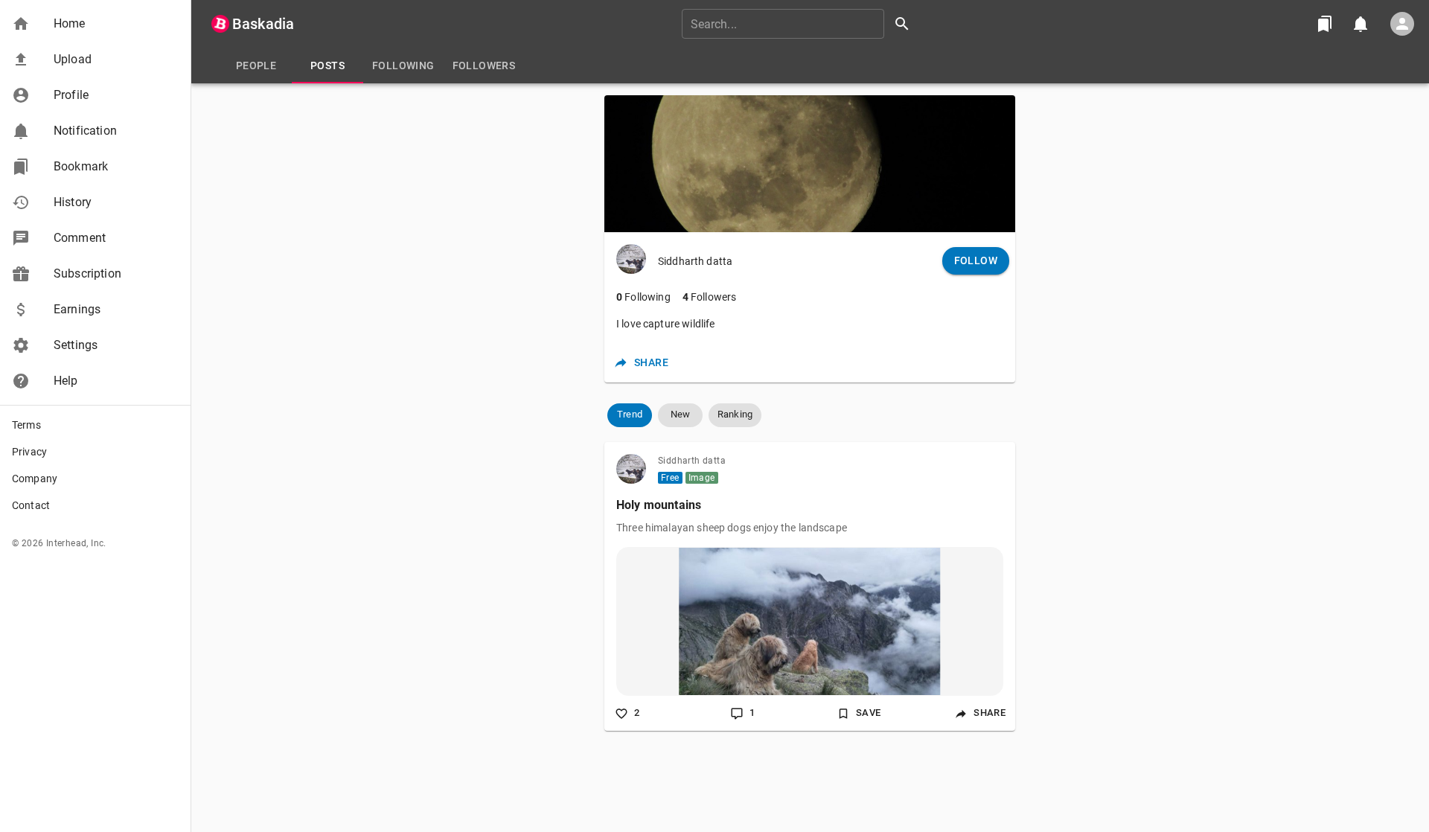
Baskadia (263, 24)
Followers (709, 297)
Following (643, 297)
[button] (95, 24)
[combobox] (801, 24)
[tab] (256, 65)
